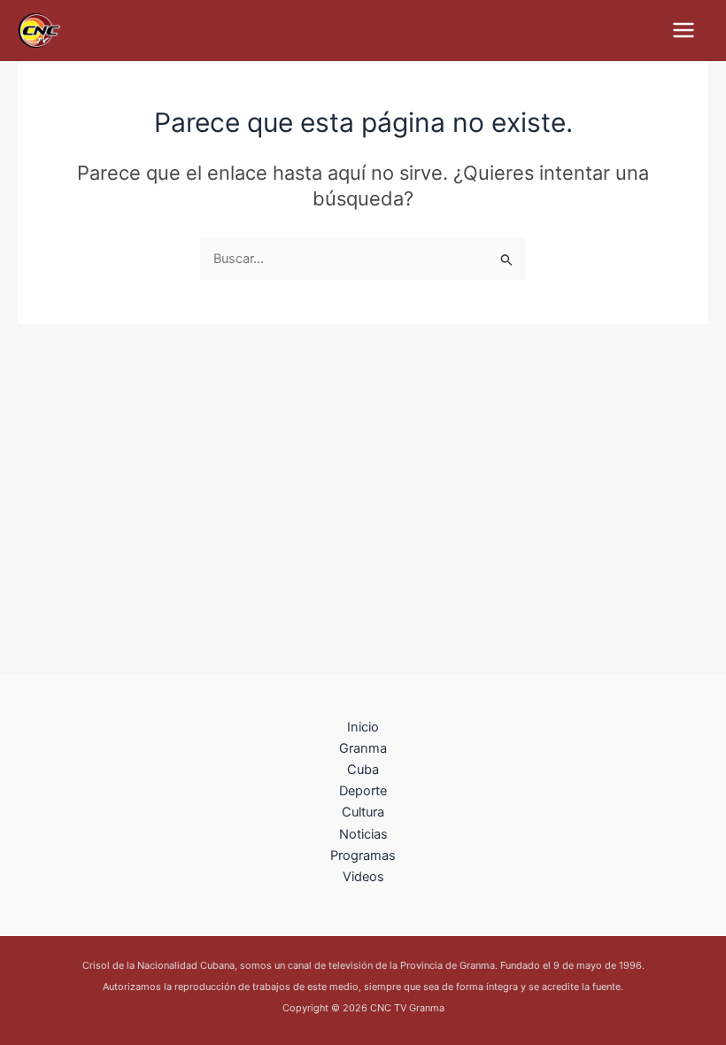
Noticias (363, 834)
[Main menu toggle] (683, 30)
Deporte (363, 791)
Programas (363, 855)
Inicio (363, 727)
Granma (363, 748)
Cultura (363, 812)
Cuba (363, 770)
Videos (363, 877)
